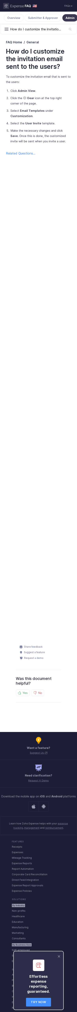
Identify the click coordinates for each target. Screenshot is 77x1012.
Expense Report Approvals (27, 885)
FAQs (67, 5)
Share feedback (33, 646)
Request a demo (33, 657)
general (32, 42)
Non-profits (18, 910)
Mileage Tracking (22, 857)
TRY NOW (38, 1002)
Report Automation (23, 868)
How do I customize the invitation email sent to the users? (35, 58)
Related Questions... (20, 153)
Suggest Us (37, 752)
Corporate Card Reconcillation (29, 874)
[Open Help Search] (70, 29)
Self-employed (21, 950)
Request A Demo (38, 780)
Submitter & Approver (43, 18)
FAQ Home (14, 42)
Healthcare (18, 916)
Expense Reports (22, 863)
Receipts (17, 846)
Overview (13, 18)
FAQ (28, 6)
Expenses (17, 852)
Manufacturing (20, 927)
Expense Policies (22, 890)
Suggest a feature (34, 652)
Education (17, 921)
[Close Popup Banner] (59, 956)
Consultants (19, 938)
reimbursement (54, 827)
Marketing (18, 932)
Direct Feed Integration (25, 879)
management (31, 827)
